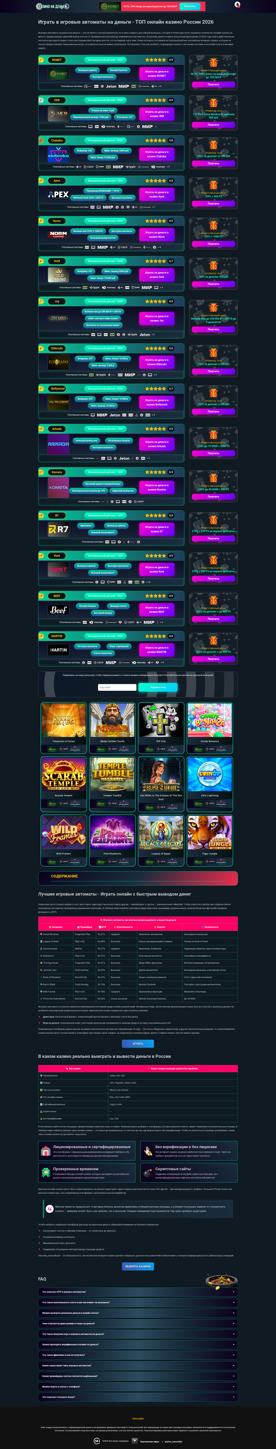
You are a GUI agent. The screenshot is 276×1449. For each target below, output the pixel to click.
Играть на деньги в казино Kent (157, 569)
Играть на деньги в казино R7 (157, 529)
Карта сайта (138, 1418)
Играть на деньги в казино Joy (157, 318)
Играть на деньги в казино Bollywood (157, 402)
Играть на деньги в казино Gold (157, 274)
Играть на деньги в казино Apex (157, 194)
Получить (190, 6)
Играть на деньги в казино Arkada (157, 444)
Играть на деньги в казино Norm (157, 234)
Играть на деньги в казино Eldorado (157, 362)
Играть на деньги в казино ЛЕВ (157, 114)
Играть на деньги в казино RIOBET (157, 73)
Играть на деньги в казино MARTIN (157, 650)
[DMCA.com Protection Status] (135, 1441)
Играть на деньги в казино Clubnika (157, 154)
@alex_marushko (173, 1441)
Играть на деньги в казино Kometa (157, 487)
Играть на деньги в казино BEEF (157, 609)
